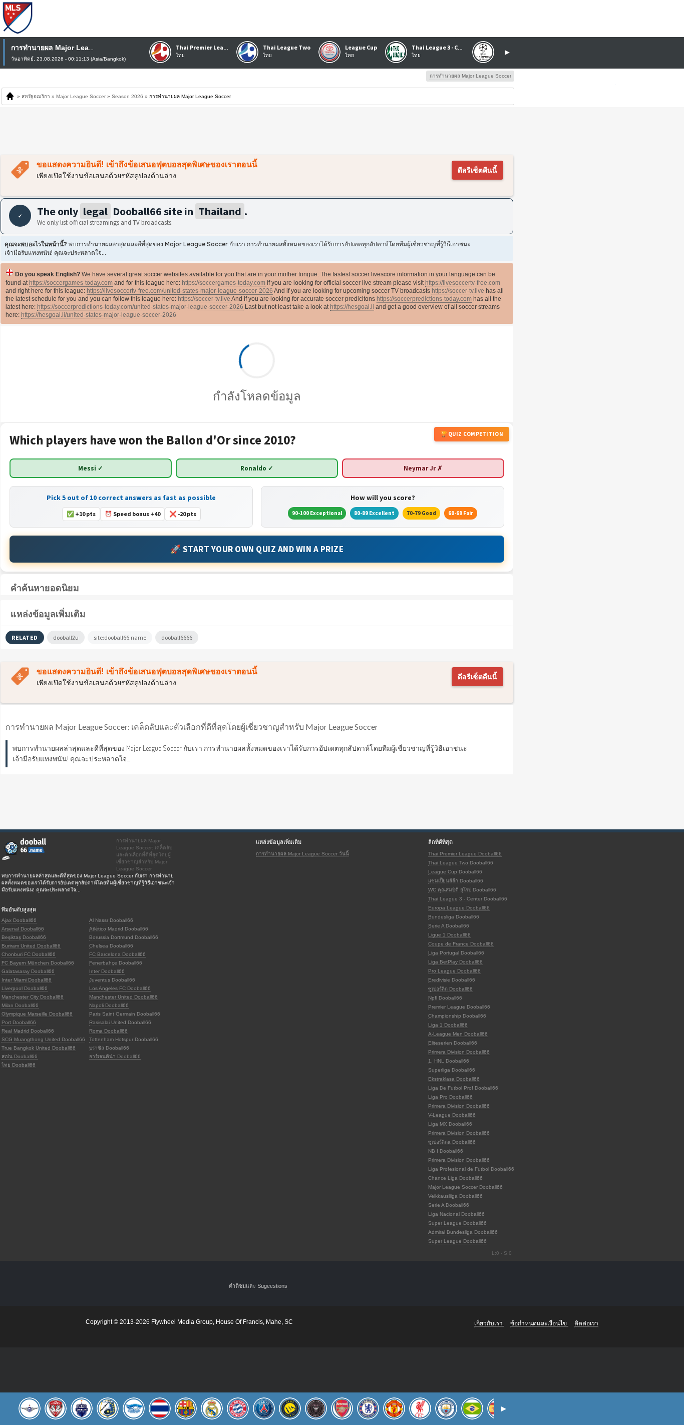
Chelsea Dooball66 (111, 945)
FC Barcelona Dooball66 (117, 954)
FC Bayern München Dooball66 (38, 963)
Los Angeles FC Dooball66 (120, 988)
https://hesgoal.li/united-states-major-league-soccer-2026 (98, 314)
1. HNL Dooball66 (448, 1061)
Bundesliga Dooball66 (453, 916)
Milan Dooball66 (20, 1005)
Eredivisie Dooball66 (451, 980)
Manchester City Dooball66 (33, 997)
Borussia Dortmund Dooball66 (123, 937)
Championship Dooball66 (457, 1016)
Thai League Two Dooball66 (460, 862)
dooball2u (66, 637)
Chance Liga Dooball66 (455, 1178)
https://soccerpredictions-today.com (424, 298)
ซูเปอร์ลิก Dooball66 (450, 989)
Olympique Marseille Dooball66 (37, 1014)
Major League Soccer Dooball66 (465, 1187)
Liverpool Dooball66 (25, 988)
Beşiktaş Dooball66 (24, 937)
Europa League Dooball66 (459, 907)
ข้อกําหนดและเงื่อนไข (539, 1323)
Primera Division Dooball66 (459, 1052)
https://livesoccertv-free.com (462, 282)
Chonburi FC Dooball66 (29, 954)
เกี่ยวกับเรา (489, 1323)
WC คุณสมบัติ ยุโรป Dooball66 (462, 889)
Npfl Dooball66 (445, 998)
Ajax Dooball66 (19, 920)
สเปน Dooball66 (20, 1056)
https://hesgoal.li (352, 306)
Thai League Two (286, 47)
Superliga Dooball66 (451, 1070)
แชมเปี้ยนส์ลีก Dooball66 (455, 880)
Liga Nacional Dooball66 (456, 1214)
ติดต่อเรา (586, 1323)
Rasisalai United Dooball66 (120, 1022)
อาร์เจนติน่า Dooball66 (115, 1056)
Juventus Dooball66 (112, 980)
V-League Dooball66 (452, 1115)
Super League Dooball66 (457, 1223)
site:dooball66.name (120, 637)
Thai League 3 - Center (443, 47)
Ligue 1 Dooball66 (449, 934)
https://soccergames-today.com (71, 282)
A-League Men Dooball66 (458, 1034)
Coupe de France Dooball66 (461, 943)
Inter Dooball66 (107, 971)
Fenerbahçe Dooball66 (115, 963)
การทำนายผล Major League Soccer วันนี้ (302, 853)
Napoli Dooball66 (109, 1005)
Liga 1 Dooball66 (448, 1025)
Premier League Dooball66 (459, 1007)
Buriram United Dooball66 (31, 945)
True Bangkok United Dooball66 (39, 1048)
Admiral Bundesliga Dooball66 (463, 1232)
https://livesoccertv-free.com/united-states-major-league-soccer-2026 (180, 290)
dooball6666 (176, 637)
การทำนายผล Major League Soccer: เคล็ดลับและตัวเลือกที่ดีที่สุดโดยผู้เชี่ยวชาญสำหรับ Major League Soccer (192, 726)
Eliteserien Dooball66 (452, 1043)
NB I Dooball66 (445, 1151)
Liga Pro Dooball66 (450, 1097)
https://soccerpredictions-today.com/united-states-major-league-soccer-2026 (140, 306)
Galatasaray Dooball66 (28, 971)
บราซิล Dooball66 (109, 1048)
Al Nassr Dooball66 (111, 920)
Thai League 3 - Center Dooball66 (467, 898)
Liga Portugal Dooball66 (456, 953)
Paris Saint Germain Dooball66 (124, 1014)
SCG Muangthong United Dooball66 (43, 1039)
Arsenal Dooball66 (23, 928)
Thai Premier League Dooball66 (465, 853)
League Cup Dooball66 (455, 871)
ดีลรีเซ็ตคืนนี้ (477, 170)
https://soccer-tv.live (458, 290)
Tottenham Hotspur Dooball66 (123, 1039)
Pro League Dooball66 (454, 971)
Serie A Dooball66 (448, 925)
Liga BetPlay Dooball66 (455, 962)
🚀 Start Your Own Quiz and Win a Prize (257, 549)
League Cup (361, 47)
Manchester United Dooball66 (123, 997)
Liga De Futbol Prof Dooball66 (463, 1088)
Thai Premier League (205, 47)
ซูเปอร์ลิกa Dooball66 (452, 1142)
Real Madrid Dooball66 (28, 1031)
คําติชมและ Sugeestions (258, 1286)
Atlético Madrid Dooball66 (118, 928)
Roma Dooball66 (108, 1031)
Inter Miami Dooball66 (27, 980)
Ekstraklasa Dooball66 (454, 1079)
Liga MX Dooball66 (450, 1124)
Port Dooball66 (19, 1022)
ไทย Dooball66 (19, 1065)
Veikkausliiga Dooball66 (455, 1196)
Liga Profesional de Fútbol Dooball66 (471, 1169)
